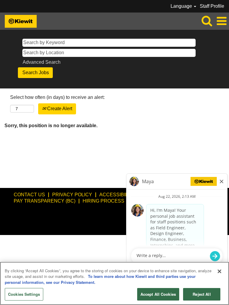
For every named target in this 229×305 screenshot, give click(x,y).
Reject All (202, 294)
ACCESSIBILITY (117, 194)
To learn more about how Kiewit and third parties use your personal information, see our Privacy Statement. (100, 279)
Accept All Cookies (158, 294)
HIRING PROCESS (103, 200)
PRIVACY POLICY (72, 194)
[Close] (219, 271)
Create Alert (59, 108)
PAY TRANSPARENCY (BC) (44, 200)
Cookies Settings (24, 294)
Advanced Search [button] (42, 62)
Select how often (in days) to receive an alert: (57, 97)
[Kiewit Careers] (18, 21)
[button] (221, 21)
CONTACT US (29, 194)
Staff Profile (212, 6)
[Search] (206, 21)
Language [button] (182, 6)
